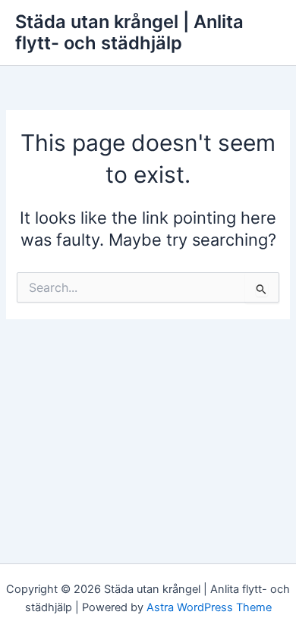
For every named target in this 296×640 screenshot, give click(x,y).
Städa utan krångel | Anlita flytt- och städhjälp (129, 32)
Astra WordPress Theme (209, 607)
